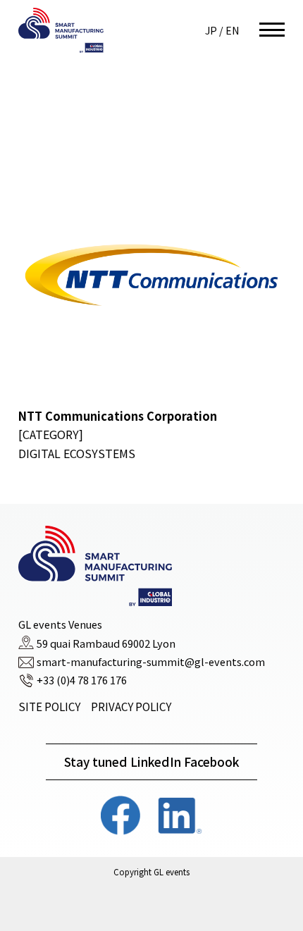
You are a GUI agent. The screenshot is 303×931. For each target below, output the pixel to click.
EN (232, 30)
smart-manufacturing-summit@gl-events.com (151, 662)
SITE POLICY (49, 706)
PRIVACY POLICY (131, 706)
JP (211, 30)
